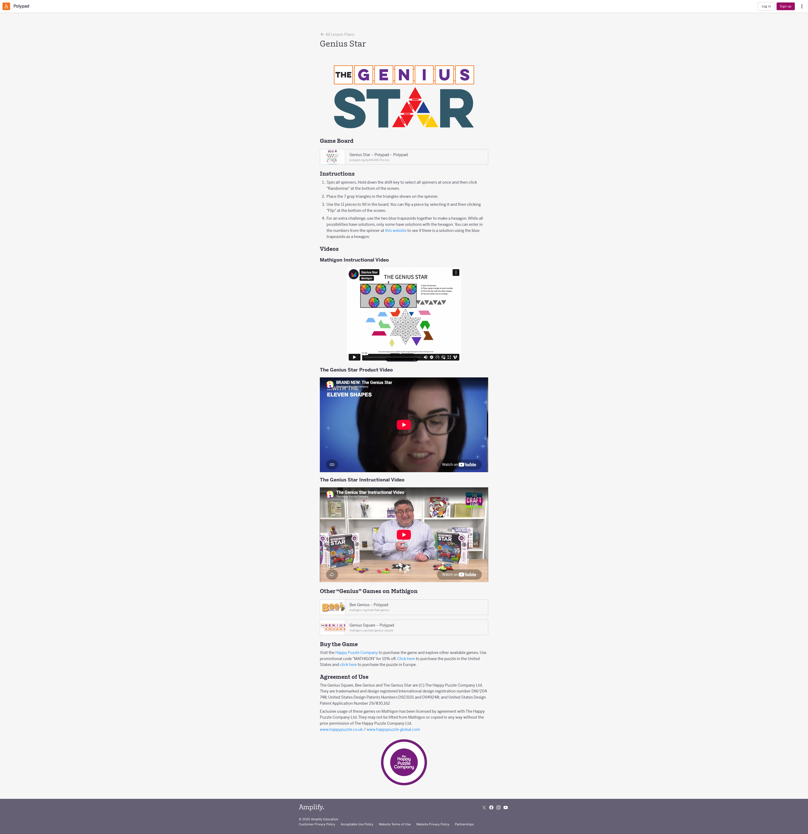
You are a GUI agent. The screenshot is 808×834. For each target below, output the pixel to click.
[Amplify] (311, 807)
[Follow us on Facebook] (491, 807)
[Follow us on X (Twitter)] (484, 807)
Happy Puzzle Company (356, 652)
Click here (406, 658)
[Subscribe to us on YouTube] (505, 807)
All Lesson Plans (339, 34)
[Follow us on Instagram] (498, 807)
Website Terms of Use (395, 824)
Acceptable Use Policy (357, 824)
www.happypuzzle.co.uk (341, 729)
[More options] (802, 6)
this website (396, 230)
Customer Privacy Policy (317, 824)
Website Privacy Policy (432, 824)
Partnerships (464, 824)
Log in (766, 6)
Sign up (785, 6)
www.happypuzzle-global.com (393, 729)
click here (348, 664)
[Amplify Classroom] (6, 6)
